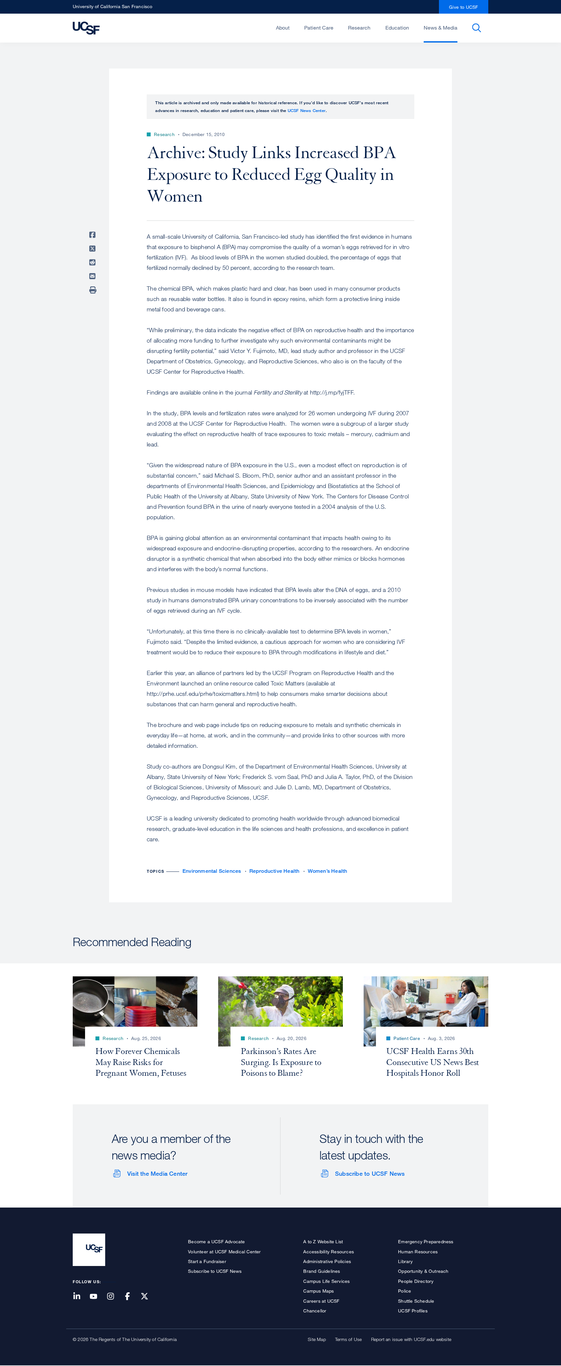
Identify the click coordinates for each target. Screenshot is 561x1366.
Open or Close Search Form (476, 28)
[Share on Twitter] (93, 248)
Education (397, 27)
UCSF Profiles (413, 1310)
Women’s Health (327, 871)
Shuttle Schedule (416, 1301)
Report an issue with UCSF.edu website (411, 1339)
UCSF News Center (307, 110)
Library (405, 1261)
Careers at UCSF (321, 1301)
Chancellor (314, 1310)
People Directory (415, 1281)
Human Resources (418, 1251)
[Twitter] (148, 1296)
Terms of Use (348, 1339)
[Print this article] (93, 290)
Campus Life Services (326, 1281)
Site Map (317, 1339)
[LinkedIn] (80, 1296)
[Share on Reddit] (93, 262)
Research (359, 27)
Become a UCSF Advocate (216, 1241)
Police (404, 1291)
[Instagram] (114, 1296)
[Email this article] (93, 276)
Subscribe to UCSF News (370, 1173)
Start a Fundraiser (207, 1261)
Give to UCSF (463, 7)
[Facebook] (131, 1296)
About (283, 27)
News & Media (440, 27)
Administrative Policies (327, 1261)
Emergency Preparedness (425, 1241)
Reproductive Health (274, 871)
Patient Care (318, 27)
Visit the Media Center (157, 1173)
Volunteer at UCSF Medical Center (224, 1251)
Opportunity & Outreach (423, 1271)
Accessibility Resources (328, 1251)
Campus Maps (318, 1291)
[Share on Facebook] (93, 234)
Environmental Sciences (211, 871)
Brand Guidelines (321, 1271)
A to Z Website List (323, 1241)
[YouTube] (97, 1296)
